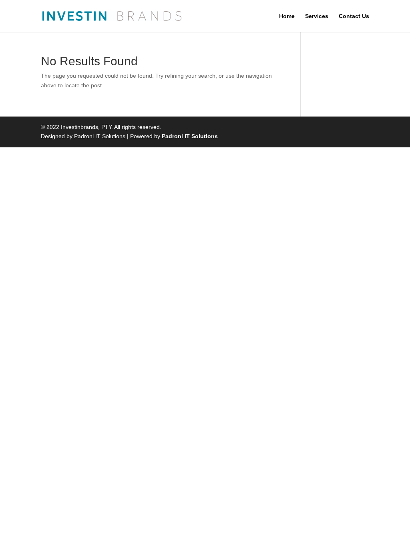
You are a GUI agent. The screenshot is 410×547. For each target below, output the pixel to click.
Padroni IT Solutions (190, 136)
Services (316, 16)
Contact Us (354, 16)
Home (287, 16)
